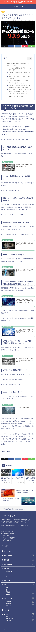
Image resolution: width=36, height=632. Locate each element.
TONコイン (19, 571)
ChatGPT (18, 580)
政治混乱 (19, 603)
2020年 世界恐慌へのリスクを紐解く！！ (19, 73)
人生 (19, 616)
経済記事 (19, 560)
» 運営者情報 (5, 535)
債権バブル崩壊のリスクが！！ (18, 83)
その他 (19, 614)
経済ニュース (19, 555)
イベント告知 (19, 618)
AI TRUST (18, 6)
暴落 (9, 451)
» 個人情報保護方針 (7, 533)
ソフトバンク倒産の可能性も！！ (18, 93)
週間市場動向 (18, 564)
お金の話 (19, 620)
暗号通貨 (19, 568)
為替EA (19, 594)
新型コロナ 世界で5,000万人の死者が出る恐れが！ (20, 77)
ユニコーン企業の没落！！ (16, 96)
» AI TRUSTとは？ (7, 531)
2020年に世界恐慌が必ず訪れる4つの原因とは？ (20, 69)
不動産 (19, 592)
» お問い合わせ (6, 540)
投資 (9, 508)
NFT (19, 576)
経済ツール (18, 551)
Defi (19, 574)
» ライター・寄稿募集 (8, 538)
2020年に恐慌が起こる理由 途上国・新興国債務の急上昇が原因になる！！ (20, 86)
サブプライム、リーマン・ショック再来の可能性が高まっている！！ (20, 90)
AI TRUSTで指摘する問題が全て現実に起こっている (19, 64)
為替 (19, 588)
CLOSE (29, 58)
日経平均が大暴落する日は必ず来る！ (20, 80)
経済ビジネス (19, 598)
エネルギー (19, 605)
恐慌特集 (19, 601)
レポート (18, 610)
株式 (3, 11)
